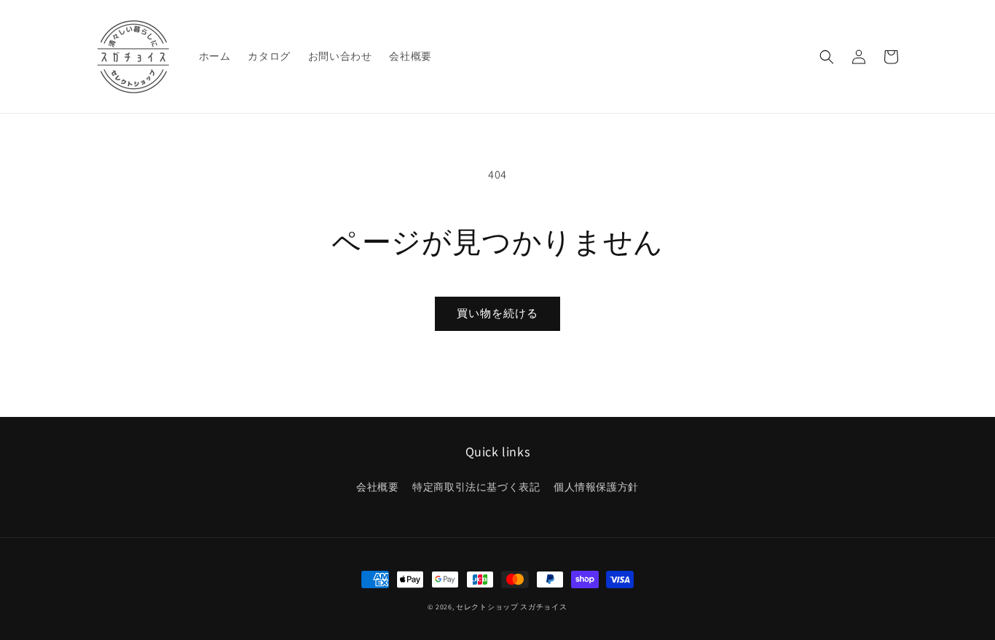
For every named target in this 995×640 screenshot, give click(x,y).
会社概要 (377, 486)
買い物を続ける (497, 313)
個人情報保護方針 (596, 486)
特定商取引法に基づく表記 (476, 486)
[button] (827, 57)
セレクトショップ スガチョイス (511, 607)
